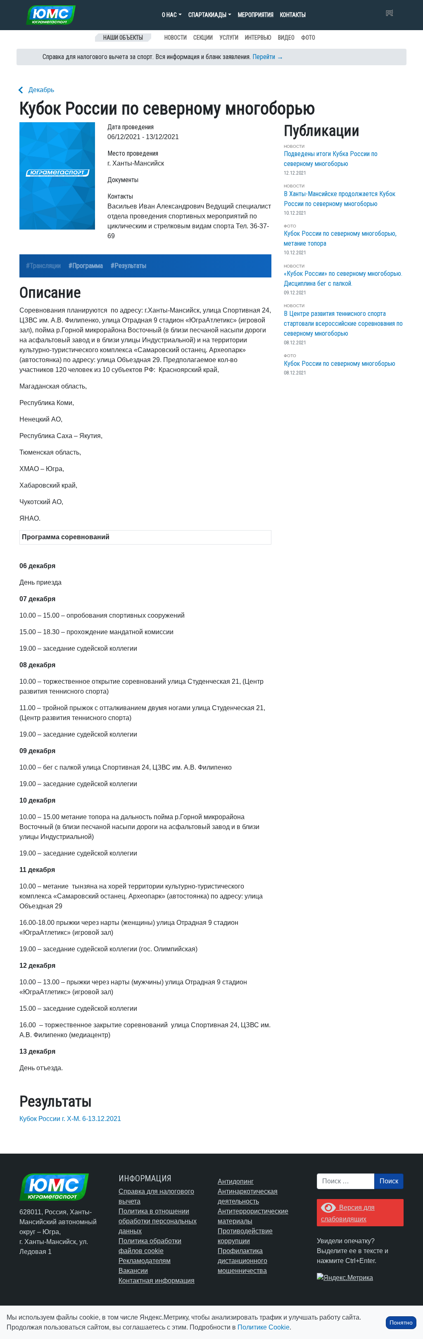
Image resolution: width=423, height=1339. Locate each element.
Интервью (258, 37)
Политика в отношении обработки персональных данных (158, 1221)
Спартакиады (207, 15)
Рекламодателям (145, 1260)
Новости (175, 37)
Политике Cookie (264, 1327)
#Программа (86, 266)
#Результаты (128, 266)
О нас (169, 15)
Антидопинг (236, 1181)
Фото (308, 37)
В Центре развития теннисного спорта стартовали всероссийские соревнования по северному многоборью (343, 323)
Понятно (401, 1322)
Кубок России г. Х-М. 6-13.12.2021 (70, 1118)
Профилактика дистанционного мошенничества (242, 1260)
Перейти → (267, 57)
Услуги (228, 37)
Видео (286, 37)
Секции (203, 37)
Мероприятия (255, 15)
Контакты (293, 15)
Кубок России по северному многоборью (339, 363)
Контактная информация (157, 1280)
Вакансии (133, 1270)
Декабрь (41, 89)
